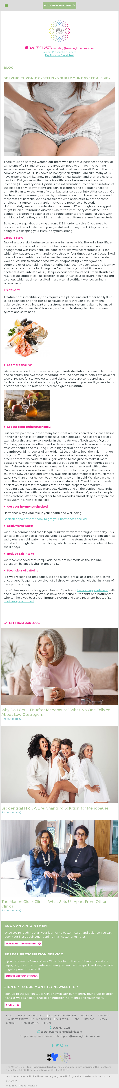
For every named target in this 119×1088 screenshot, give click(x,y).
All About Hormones (62, 1015)
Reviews (89, 1019)
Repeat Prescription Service (59, 52)
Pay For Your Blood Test (59, 55)
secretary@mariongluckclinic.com (73, 48)
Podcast (86, 1015)
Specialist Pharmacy (31, 1015)
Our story (62, 1019)
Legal (47, 1023)
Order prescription (20, 976)
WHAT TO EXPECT (18, 1019)
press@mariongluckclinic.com (81, 1036)
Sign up (11, 1004)
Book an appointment (58, 5)
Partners (103, 1015)
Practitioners (29, 1023)
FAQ (77, 1019)
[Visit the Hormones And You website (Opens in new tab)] (52, 1057)
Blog (9, 1015)
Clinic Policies (42, 1019)
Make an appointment (22, 943)
